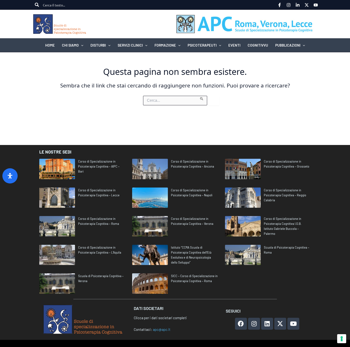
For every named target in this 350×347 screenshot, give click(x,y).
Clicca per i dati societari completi (160, 318)
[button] (81, 45)
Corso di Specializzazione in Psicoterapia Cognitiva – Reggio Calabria (285, 195)
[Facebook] (279, 5)
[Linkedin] (297, 5)
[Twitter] (307, 5)
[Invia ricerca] (202, 98)
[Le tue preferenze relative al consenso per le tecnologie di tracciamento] (341, 338)
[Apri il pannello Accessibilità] (10, 175)
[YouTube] (316, 5)
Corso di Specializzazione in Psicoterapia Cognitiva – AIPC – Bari (99, 166)
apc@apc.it (161, 329)
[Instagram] (288, 5)
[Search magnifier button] (37, 4)
